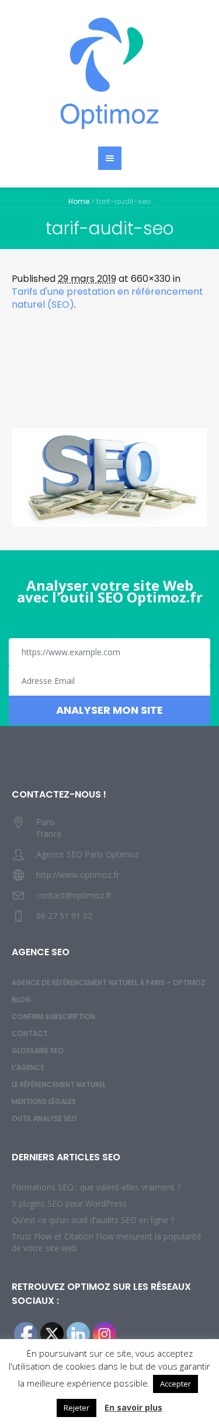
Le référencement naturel (59, 1084)
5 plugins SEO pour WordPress (69, 1203)
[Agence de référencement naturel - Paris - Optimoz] (109, 73)
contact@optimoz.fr (74, 895)
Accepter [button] (175, 1383)
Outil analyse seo (44, 1118)
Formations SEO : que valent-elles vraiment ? (96, 1187)
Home (78, 201)
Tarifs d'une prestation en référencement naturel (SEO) (107, 298)
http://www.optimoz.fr (77, 874)
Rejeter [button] (76, 1407)
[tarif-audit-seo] (109, 477)
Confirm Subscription (53, 1016)
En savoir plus (133, 1407)
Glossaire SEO (38, 1050)
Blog (21, 999)
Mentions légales (44, 1101)
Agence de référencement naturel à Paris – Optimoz (109, 982)
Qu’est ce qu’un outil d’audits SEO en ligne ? (93, 1219)
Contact (30, 1033)
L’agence (28, 1067)
